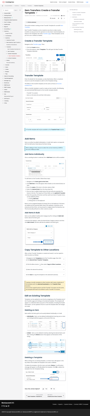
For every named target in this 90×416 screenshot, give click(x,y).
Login (87, 2)
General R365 (7, 13)
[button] (10, 10)
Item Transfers (11, 51)
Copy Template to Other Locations (78, 24)
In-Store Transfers (12, 58)
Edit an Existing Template (78, 27)
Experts (60, 404)
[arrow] (71, 17)
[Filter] (20, 10)
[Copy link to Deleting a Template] (44, 357)
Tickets (55, 404)
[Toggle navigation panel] (22, 11)
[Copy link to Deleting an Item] (41, 310)
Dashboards (7, 24)
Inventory (17, 5)
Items (6, 67)
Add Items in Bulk (78, 21)
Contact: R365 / (78, 404)
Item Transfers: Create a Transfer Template (15, 56)
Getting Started (8, 15)
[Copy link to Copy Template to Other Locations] (61, 250)
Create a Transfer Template (78, 12)
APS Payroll (6, 98)
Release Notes (7, 17)
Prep (6, 74)
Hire (5, 94)
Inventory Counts (10, 40)
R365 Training (7, 87)
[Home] (8, 2)
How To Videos (7, 22)
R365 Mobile (7, 91)
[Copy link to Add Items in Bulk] (42, 213)
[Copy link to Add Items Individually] (46, 154)
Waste (7, 60)
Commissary (8, 35)
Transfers (30, 5)
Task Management (8, 78)
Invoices (7, 65)
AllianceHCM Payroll (8, 96)
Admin (5, 89)
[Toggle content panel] (68, 11)
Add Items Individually (79, 19)
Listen (63, 15)
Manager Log (7, 80)
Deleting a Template (78, 31)
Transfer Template (76, 14)
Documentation (8, 5)
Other (5, 103)
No (54, 389)
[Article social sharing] (58, 18)
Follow (53, 18)
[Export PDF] (61, 18)
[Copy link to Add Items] (37, 139)
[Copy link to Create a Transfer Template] (54, 41)
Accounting (7, 29)
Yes (46, 389)
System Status (68, 404)
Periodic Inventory (10, 62)
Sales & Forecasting (9, 76)
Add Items (74, 17)
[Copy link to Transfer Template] (45, 76)
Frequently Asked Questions (10, 20)
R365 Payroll (7, 85)
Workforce (6, 83)
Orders (7, 69)
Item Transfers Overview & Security (14, 49)
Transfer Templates (38, 5)
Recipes (7, 71)
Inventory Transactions (11, 44)
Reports (6, 26)
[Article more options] (64, 18)
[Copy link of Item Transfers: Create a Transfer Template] (36, 13)
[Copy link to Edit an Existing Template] (52, 296)
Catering (6, 100)
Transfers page (47, 33)
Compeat (85, 404)
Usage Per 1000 (8, 33)
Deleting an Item (78, 29)
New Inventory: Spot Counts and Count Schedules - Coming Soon (13, 42)
